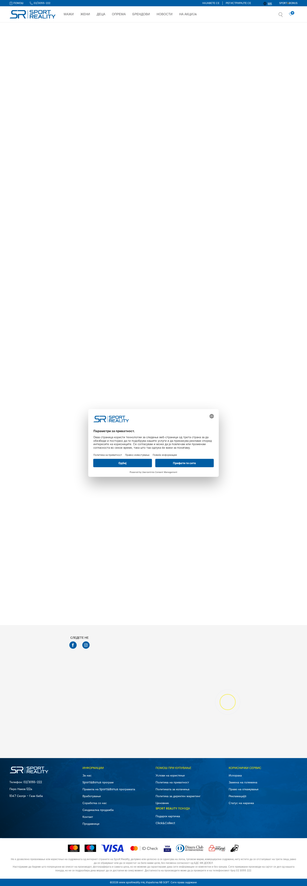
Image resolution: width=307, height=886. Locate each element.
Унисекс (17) (20, 117)
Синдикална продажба (98, 810)
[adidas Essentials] (270, 95)
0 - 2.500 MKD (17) (24, 266)
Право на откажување (244, 789)
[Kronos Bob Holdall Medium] (270, 528)
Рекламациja (237, 796)
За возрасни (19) (23, 189)
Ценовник (162, 803)
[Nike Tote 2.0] (150, 95)
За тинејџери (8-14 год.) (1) (29, 194)
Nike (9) (18, 159)
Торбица (17, 54)
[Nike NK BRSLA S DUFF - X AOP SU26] (90, 95)
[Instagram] (86, 645)
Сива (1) (18, 223)
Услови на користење (170, 775)
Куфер (16, 82)
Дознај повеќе (173, 26)
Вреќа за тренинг (21, 71)
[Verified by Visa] (167, 848)
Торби (16, 76)
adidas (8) (20, 165)
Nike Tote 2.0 (131, 130)
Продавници (90, 824)
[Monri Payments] (217, 848)
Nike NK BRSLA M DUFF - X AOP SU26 (206, 130)
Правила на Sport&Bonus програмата (108, 789)
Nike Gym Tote (72, 238)
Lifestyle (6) (20, 136)
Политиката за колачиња (172, 789)
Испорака (235, 775)
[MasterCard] (73, 848)
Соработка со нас (94, 803)
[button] (285, 16)
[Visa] (112, 848)
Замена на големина (243, 782)
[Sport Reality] (32, 14)
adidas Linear (131, 238)
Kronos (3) (19, 170)
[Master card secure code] (144, 848)
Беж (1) (17, 212)
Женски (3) (19, 112)
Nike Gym (188, 238)
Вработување (91, 796)
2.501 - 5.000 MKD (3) (26, 271)
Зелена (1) (19, 218)
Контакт (87, 817)
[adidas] (248, 118)
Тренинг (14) (20, 141)
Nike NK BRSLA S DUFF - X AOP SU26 (85, 130)
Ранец (16, 60)
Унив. (19, 247)
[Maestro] (90, 848)
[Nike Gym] (210, 203)
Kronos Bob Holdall (255, 346)
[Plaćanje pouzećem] (235, 848)
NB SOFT (164, 882)
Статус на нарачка (241, 803)
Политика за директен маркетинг (178, 796)
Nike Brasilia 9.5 (132, 563)
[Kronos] (248, 334)
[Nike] (68, 118)
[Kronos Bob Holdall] (270, 311)
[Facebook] (73, 645)
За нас (86, 775)
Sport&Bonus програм (98, 782)
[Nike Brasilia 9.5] (150, 528)
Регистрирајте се (238, 3)
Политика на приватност (172, 782)
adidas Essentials (254, 130)
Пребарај (31, 307)
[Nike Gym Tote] (90, 203)
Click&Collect (165, 823)
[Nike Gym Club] (270, 419)
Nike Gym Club (252, 455)
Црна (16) (19, 229)
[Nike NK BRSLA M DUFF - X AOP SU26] (210, 95)
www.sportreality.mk (132, 882)
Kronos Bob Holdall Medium (261, 563)
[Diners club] (189, 848)
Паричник (17, 65)
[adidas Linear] (150, 203)
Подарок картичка (168, 816)
